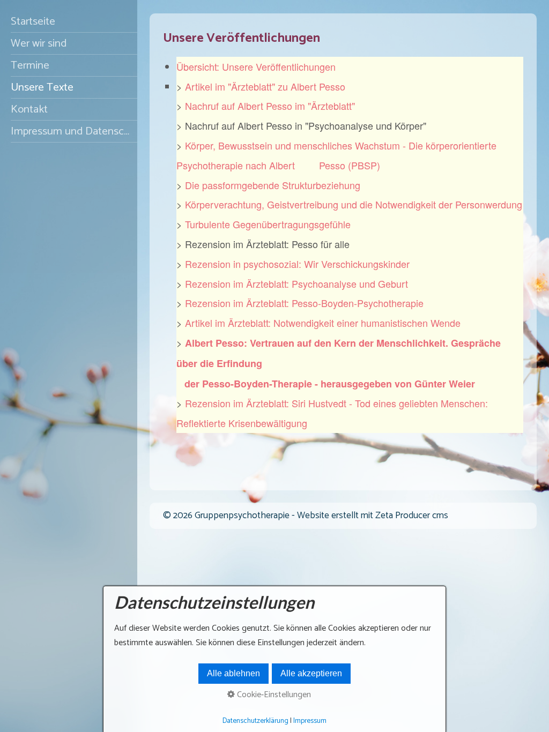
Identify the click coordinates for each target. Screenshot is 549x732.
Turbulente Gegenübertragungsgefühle (268, 224)
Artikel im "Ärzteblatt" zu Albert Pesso (265, 86)
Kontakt (29, 109)
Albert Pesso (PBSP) (324, 165)
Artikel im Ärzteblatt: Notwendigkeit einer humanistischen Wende (323, 323)
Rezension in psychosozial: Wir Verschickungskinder (297, 264)
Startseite (33, 21)
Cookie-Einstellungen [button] (273, 695)
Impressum (310, 721)
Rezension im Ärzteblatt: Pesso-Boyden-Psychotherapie (304, 303)
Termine (30, 65)
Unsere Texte (42, 87)
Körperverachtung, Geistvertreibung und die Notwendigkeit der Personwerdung (353, 204)
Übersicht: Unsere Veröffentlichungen (256, 66)
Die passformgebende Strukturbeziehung (272, 185)
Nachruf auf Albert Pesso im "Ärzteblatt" (270, 106)
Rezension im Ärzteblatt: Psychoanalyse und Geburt (296, 283)
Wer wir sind (38, 43)
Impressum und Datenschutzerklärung (74, 131)
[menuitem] (68, 22)
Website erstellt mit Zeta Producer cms (372, 516)
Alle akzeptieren (311, 673)
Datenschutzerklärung (255, 721)
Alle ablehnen (233, 673)
